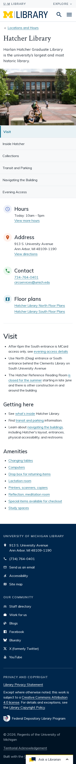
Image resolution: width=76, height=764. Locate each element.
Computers (16, 467)
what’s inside (25, 413)
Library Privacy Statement (23, 684)
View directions (26, 254)
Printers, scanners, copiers (28, 487)
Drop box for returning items (29, 474)
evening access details (51, 351)
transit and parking (30, 420)
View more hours (27, 220)
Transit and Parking (17, 168)
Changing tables (20, 460)
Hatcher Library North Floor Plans (39, 305)
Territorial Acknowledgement (25, 748)
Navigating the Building (20, 180)
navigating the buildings (45, 427)
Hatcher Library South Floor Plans (39, 311)
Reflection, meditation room (29, 494)
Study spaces (18, 508)
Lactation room (19, 481)
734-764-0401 (26, 277)
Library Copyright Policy (27, 707)
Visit (7, 132)
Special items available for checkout (35, 501)
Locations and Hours (23, 28)
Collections (11, 156)
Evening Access (15, 192)
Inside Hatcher (13, 144)
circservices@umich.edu (32, 282)
